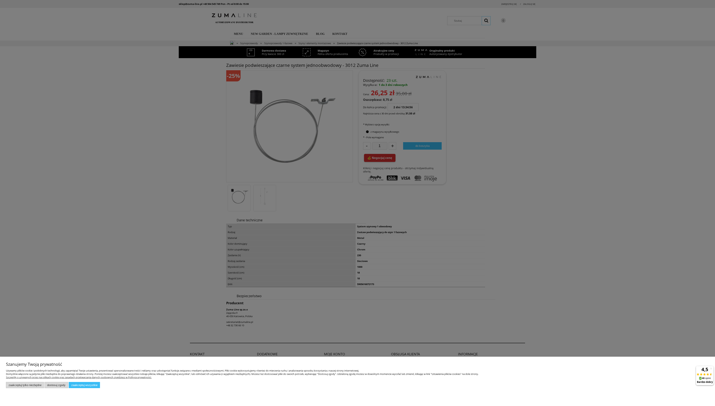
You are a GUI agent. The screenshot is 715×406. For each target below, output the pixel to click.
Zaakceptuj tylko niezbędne (25, 385)
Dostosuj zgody (56, 385)
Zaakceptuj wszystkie (84, 385)
